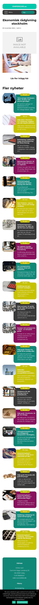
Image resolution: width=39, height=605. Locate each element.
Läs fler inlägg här (19, 78)
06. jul (25, 116)
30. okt (25, 346)
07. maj (25, 531)
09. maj (25, 158)
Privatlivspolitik (22, 602)
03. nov (25, 324)
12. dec (25, 263)
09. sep (25, 388)
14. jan (25, 221)
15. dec (25, 243)
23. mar (25, 199)
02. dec (25, 283)
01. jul (25, 136)
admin (19, 28)
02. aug (25, 450)
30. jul (25, 95)
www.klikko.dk (21, 578)
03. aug (25, 428)
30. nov (25, 303)
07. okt (25, 366)
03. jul (25, 492)
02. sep (25, 410)
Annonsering (19, 588)
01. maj (25, 178)
